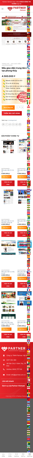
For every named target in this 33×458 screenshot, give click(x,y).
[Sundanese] (28, 197)
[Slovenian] (28, 191)
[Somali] (28, 193)
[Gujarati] (28, 77)
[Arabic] (28, 13)
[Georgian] (28, 70)
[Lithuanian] (28, 129)
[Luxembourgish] (28, 131)
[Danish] (28, 48)
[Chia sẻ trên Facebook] (6, 124)
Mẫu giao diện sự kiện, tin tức (8, 272)
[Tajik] (28, 204)
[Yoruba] (28, 228)
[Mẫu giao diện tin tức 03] (24, 146)
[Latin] (28, 125)
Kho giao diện (16, 63)
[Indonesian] (28, 98)
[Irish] (28, 101)
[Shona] (28, 182)
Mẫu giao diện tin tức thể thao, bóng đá (7, 221)
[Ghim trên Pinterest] (16, 124)
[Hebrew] (28, 85)
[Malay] (28, 138)
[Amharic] (28, 11)
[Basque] (28, 19)
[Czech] (28, 46)
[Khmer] (28, 114)
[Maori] (28, 145)
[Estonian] (28, 57)
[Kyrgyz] (28, 120)
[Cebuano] (28, 33)
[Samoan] (28, 173)
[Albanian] (28, 8)
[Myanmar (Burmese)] (28, 151)
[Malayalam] (28, 140)
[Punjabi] (28, 167)
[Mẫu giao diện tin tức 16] (24, 197)
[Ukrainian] (28, 215)
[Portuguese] (28, 164)
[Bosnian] (28, 26)
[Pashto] (28, 158)
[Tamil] (28, 206)
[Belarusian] (28, 22)
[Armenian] (28, 15)
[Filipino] (28, 59)
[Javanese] (28, 107)
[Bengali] (28, 24)
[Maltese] (28, 142)
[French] (28, 63)
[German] (28, 72)
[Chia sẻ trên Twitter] (9, 124)
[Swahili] (28, 199)
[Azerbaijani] (28, 17)
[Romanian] (28, 169)
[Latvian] (28, 127)
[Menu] (2, 8)
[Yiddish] (28, 226)
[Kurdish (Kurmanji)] (28, 118)
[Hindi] (28, 87)
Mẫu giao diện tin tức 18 (7, 170)
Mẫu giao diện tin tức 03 (23, 170)
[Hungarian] (28, 92)
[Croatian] (28, 44)
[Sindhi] (28, 184)
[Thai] (28, 210)
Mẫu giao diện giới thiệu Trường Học (24, 272)
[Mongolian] (28, 149)
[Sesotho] (28, 180)
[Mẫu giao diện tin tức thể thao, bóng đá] (8, 197)
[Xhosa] (28, 224)
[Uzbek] (28, 219)
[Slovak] (28, 189)
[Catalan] (28, 30)
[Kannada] (28, 109)
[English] (28, 52)
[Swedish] (28, 202)
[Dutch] (28, 50)
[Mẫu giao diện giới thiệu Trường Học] (24, 247)
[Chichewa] (28, 35)
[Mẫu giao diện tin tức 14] (24, 298)
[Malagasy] (28, 136)
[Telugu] (28, 208)
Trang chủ (5, 63)
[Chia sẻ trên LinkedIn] (19, 124)
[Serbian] (28, 178)
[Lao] (28, 123)
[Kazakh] (28, 112)
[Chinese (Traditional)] (28, 39)
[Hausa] (28, 81)
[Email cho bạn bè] (13, 124)
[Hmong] (28, 90)
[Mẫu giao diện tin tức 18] (8, 146)
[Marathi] (28, 147)
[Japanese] (28, 105)
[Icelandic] (28, 94)
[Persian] (28, 160)
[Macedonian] (28, 134)
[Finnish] (28, 61)
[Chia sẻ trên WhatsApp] (3, 124)
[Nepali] (28, 153)
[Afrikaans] (28, 6)
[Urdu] (28, 217)
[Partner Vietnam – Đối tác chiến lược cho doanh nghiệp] (16, 9)
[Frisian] (28, 66)
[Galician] (28, 68)
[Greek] (28, 74)
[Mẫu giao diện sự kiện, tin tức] (8, 247)
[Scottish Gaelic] (28, 175)
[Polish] (28, 162)
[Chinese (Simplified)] (28, 37)
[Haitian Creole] (28, 79)
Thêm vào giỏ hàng (12, 113)
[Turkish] (28, 213)
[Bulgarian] (28, 28)
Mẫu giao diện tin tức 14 (23, 323)
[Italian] (28, 103)
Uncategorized (7, 65)
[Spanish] (28, 195)
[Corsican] (28, 41)
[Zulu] (28, 230)
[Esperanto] (28, 55)
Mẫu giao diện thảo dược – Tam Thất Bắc (7, 323)
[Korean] (28, 116)
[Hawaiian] (28, 83)
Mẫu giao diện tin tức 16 (23, 221)
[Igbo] (28, 96)
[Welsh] (28, 221)
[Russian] (28, 171)
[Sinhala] (28, 186)
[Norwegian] (28, 156)
